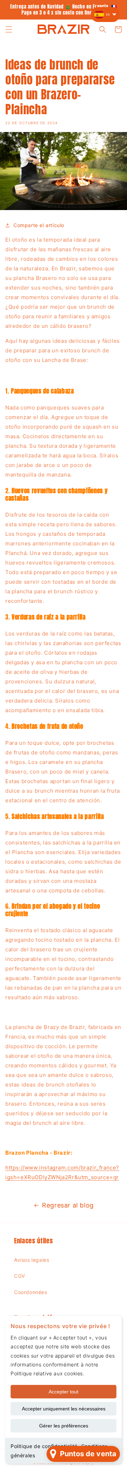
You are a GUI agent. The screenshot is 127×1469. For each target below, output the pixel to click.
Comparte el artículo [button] (38, 225)
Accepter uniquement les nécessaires (63, 1409)
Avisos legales (31, 1260)
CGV (19, 1276)
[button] (9, 29)
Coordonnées (30, 1292)
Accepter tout (63, 1391)
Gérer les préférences (63, 1426)
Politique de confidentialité (44, 1446)
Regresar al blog (68, 1205)
